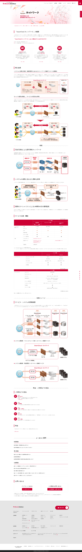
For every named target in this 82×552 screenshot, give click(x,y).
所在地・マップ (43, 516)
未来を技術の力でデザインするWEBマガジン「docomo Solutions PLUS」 (29, 534)
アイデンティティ (53, 515)
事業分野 (60, 515)
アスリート (52, 518)
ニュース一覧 (33, 530)
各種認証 (51, 516)
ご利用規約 (25, 546)
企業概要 (32, 515)
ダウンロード (28, 489)
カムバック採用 (24, 527)
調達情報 (42, 518)
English (14, 537)
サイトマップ (58, 546)
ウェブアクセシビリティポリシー (39, 546)
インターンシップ (53, 525)
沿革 (23, 516)
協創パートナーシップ (44, 511)
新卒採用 (32, 525)
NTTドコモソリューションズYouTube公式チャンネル (60, 534)
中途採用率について (44, 527)
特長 (23, 25)
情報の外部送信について (64, 546)
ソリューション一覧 (25, 511)
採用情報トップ (24, 525)
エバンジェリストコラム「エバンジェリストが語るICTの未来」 (45, 534)
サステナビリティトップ (26, 523)
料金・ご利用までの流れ (34, 25)
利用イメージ (28, 25)
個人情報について (30, 546)
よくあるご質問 (41, 25)
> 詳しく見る (22, 61)
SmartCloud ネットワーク (18, 25)
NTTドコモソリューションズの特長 (19, 530)
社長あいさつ (43, 515)
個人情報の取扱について (35, 527)
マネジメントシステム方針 (63, 516)
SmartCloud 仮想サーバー (37, 241)
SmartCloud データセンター (37, 238)
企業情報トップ (24, 515)
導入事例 (51, 511)
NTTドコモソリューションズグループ (35, 521)
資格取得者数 (24, 518)
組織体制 (32, 516)
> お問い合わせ (20, 399)
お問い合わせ (53, 546)
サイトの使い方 (47, 546)
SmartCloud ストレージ (36, 242)
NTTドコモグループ (25, 520)
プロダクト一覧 (33, 511)
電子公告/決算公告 (34, 518)
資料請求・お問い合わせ (55, 489)
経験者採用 (61, 525)
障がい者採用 (43, 525)
